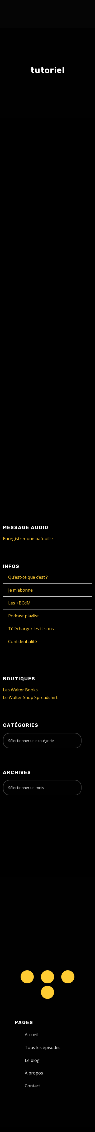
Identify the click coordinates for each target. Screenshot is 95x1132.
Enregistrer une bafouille (28, 538)
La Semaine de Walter (31, 351)
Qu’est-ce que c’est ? (28, 577)
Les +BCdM (19, 603)
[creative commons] (19, 820)
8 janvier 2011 (25, 346)
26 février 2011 (26, 166)
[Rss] (47, 992)
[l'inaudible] (17, 14)
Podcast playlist (23, 616)
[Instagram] (67, 976)
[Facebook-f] (47, 976)
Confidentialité (22, 641)
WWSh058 (27, 335)
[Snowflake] (27, 976)
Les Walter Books (20, 690)
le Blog (19, 171)
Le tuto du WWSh (38, 155)
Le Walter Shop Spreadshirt (30, 697)
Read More (22, 274)
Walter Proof (60, 166)
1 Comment (69, 351)
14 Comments (47, 171)
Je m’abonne (20, 590)
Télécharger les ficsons (31, 629)
